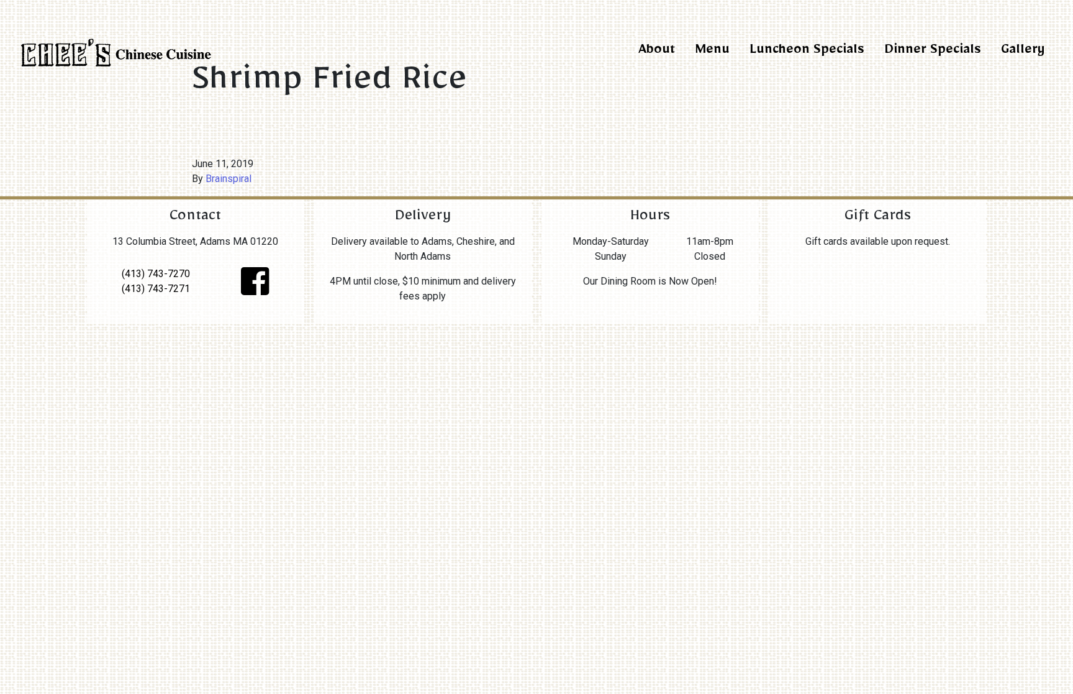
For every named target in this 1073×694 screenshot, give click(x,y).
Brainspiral (228, 179)
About (656, 52)
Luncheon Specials (806, 52)
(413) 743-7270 (156, 274)
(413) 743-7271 (156, 288)
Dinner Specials (932, 52)
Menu (712, 52)
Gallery (1022, 52)
